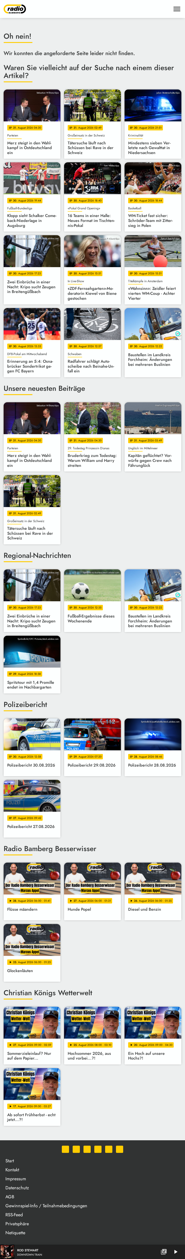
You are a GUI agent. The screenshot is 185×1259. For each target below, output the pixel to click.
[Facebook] (76, 1149)
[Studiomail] (108, 1149)
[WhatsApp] (65, 1149)
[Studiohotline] (119, 1149)
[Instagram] (87, 1149)
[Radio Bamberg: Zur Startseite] (87, 8)
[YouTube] (98, 1149)
